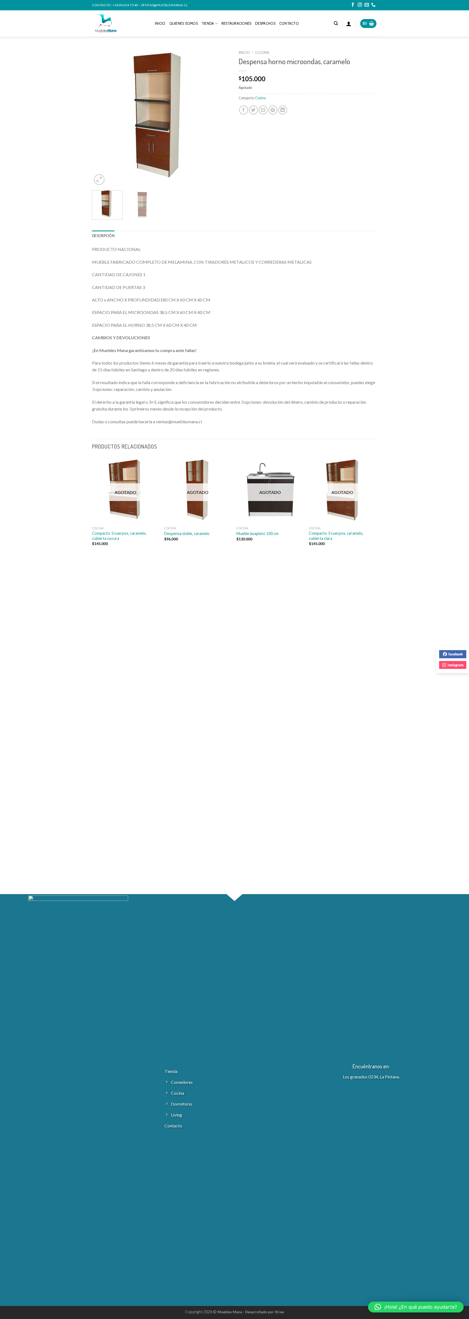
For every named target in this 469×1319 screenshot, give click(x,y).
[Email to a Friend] (263, 109)
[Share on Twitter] (253, 109)
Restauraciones (236, 23)
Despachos (265, 23)
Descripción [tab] (103, 236)
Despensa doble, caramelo (187, 533)
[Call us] (373, 5)
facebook (455, 654)
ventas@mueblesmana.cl (164, 5)
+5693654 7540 (125, 5)
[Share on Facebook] (243, 109)
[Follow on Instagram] (360, 5)
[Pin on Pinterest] (272, 109)
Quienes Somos (183, 23)
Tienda (208, 23)
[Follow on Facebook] (353, 5)
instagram (456, 664)
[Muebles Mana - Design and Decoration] (119, 23)
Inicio (160, 23)
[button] (416, 1307)
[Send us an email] (367, 5)
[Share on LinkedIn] (282, 109)
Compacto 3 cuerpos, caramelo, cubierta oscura (119, 536)
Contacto (289, 23)
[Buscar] (336, 23)
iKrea (279, 1311)
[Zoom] (99, 179)
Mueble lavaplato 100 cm (257, 533)
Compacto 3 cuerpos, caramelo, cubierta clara (336, 536)
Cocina (262, 52)
